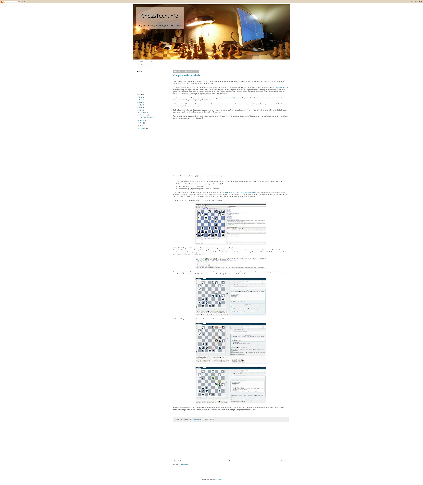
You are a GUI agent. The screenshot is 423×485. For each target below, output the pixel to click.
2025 (140, 97)
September (143, 115)
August (142, 120)
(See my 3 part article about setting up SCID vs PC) (238, 192)
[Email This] (205, 419)
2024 (140, 100)
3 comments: (198, 419)
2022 (140, 105)
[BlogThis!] (207, 419)
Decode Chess (232, 98)
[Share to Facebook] (211, 419)
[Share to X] (209, 419)
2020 (140, 107)
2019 (140, 110)
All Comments (143, 65)
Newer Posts (177, 461)
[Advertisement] (230, 442)
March (142, 125)
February (143, 128)
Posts (141, 61)
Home (231, 461)
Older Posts (284, 461)
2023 (140, 102)
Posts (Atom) (185, 464)
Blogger (219, 479)
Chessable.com (280, 87)
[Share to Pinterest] (213, 419)
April (141, 123)
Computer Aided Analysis (186, 75)
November (143, 112)
